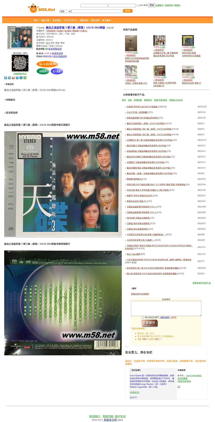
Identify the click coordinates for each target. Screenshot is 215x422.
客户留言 (106, 20)
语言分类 (95, 20)
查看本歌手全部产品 (202, 283)
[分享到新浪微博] (13, 77)
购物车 (177, 5)
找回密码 (169, 5)
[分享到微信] (25, 77)
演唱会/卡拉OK (176, 100)
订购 (135, 52)
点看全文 (135, 392)
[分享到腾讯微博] (17, 77)
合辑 (130, 100)
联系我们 (95, 416)
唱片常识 (120, 416)
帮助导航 (108, 416)
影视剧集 (138, 100)
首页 (36, 20)
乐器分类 (84, 20)
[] (20, 73)
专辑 (124, 100)
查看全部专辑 (184, 381)
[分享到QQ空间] (9, 77)
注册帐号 (160, 5)
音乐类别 (57, 20)
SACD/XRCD (70, 20)
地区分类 (45, 20)
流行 (48, 43)
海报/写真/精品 (160, 100)
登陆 (151, 5)
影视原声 (148, 100)
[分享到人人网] (21, 77)
